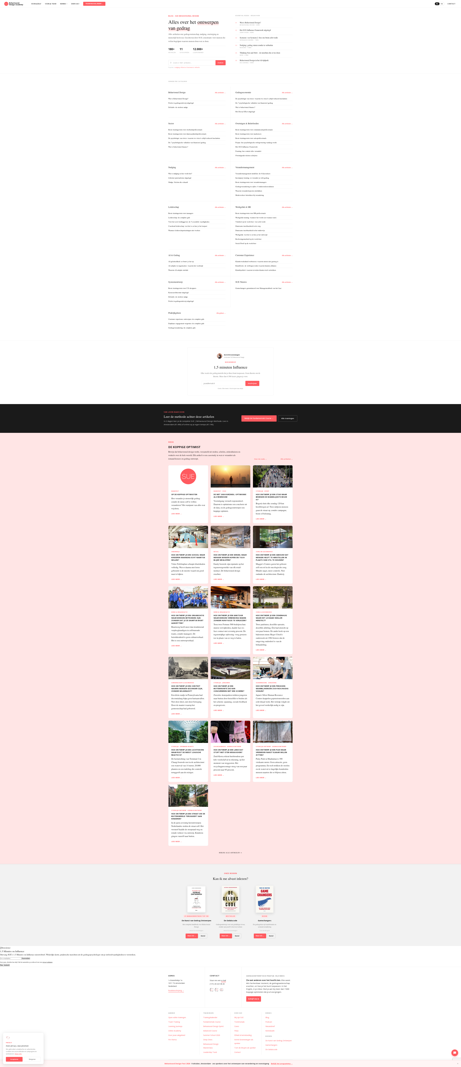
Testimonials (239, 1022)
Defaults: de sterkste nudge (178, 107)
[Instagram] (212, 990)
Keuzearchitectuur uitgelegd (178, 292)
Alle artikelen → (220, 93)
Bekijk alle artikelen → (230, 853)
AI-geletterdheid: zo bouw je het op (181, 261)
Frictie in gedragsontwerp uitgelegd (181, 103)
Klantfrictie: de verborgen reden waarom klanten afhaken (255, 266)
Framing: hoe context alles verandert (248, 151)
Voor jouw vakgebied (176, 1035)
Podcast (268, 1022)
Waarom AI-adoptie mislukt (178, 270)
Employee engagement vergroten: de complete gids (186, 323)
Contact (451, 4)
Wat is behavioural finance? (245, 107)
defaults (197, 67)
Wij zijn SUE (238, 1017)
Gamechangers (271, 1045)
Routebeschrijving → (176, 990)
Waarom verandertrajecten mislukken (248, 191)
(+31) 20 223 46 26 (217, 984)
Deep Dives (207, 1039)
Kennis (63, 4)
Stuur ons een (218, 980)
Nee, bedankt (4, 965)
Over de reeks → (260, 459)
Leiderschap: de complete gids (179, 217)
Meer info (18, 1054)
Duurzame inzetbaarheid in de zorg (248, 226)
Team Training (174, 1022)
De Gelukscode (271, 1049)
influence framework (187, 67)
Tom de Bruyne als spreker (245, 1048)
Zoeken (220, 63)
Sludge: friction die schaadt (178, 182)
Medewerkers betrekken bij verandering (249, 195)
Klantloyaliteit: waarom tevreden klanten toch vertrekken (255, 270)
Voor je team (50, 4)
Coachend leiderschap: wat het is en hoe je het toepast (187, 226)
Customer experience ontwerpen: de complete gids (186, 319)
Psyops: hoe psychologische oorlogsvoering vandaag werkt (256, 142)
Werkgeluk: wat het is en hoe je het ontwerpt (251, 234)
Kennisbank (269, 1031)
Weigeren (32, 1059)
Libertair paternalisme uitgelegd (179, 178)
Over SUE (75, 4)
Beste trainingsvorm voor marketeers (248, 134)
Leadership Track (210, 1052)
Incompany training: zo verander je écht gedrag (252, 178)
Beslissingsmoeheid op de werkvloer (248, 239)
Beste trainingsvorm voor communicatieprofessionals (254, 129)
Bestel (203, 936)
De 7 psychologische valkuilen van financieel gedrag (254, 103)
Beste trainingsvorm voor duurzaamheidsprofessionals (187, 134)
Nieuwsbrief (270, 1026)
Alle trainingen (287, 418)
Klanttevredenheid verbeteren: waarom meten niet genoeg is (256, 261)
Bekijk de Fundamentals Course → (259, 418)
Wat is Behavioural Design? (178, 98)
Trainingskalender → (94, 4)
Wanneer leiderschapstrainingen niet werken (184, 230)
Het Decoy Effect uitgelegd (245, 111)
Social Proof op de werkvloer (245, 243)
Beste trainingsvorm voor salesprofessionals (250, 138)
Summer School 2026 (211, 1035)
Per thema (172, 1039)
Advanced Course (210, 1031)
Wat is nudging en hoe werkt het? (180, 173)
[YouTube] (222, 990)
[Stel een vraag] (454, 1052)
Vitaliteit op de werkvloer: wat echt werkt (250, 221)
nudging (177, 67)
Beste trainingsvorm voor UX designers (182, 288)
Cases (236, 1026)
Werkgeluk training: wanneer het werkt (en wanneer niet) (255, 217)
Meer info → (192, 936)
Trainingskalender (210, 1017)
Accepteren (14, 1059)
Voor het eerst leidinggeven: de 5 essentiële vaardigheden (188, 221)
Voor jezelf (36, 4)
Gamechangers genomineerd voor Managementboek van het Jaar (258, 288)
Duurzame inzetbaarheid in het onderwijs (250, 230)
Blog (267, 1017)
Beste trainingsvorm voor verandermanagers (251, 182)
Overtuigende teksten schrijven (246, 155)
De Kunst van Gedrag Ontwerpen (278, 1040)
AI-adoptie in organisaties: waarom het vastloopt (185, 266)
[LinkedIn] (216, 990)
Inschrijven (252, 383)
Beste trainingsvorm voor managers (180, 213)
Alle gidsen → (221, 313)
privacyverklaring (48, 962)
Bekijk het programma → (282, 1063)
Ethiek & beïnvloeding (243, 1035)
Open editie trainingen (177, 1017)
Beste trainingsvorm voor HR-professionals (250, 213)
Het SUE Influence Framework (246, 147)
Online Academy (174, 1031)
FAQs (236, 1031)
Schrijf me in (253, 999)
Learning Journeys (175, 1026)
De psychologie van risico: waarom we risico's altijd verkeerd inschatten (261, 98)
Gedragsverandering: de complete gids (182, 327)
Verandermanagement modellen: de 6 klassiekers (252, 173)
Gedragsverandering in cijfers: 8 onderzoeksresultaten (254, 186)
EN (442, 4)
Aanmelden (26, 958)
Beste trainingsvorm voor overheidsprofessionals (185, 129)
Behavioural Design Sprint (213, 1026)
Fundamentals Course (212, 1022)
